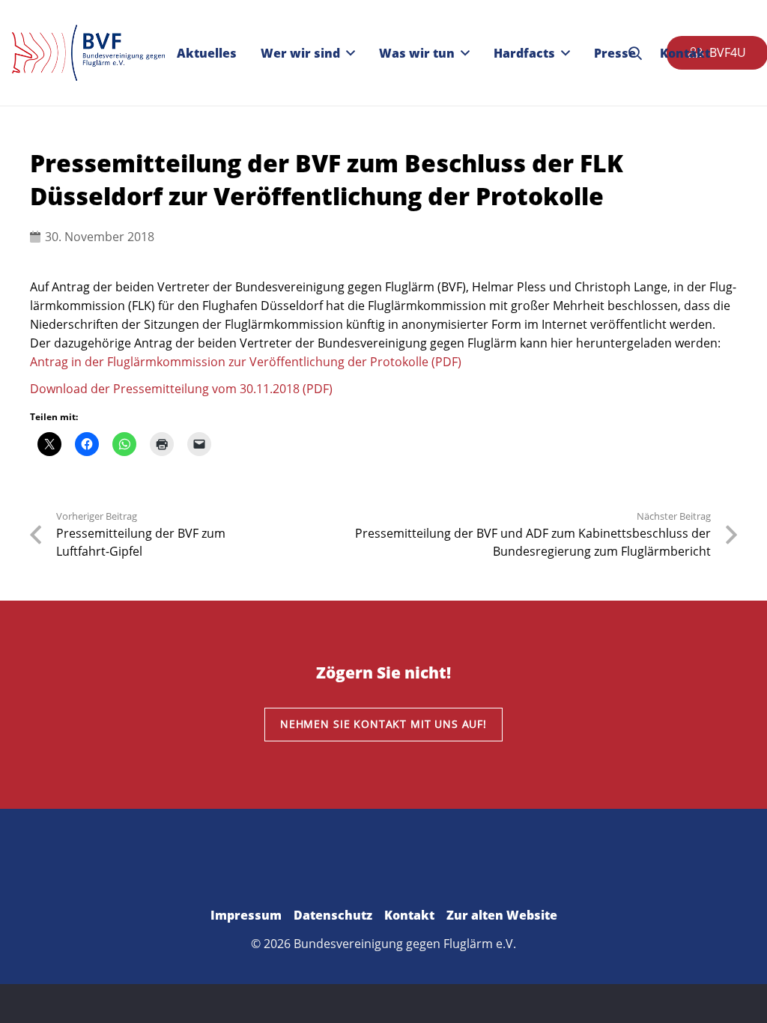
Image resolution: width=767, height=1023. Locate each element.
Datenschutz (333, 915)
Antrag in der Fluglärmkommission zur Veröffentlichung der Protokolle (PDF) (245, 361)
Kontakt (409, 915)
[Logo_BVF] (88, 53)
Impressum (246, 915)
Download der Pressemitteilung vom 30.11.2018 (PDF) (181, 388)
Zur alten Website (501, 915)
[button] (350, 53)
